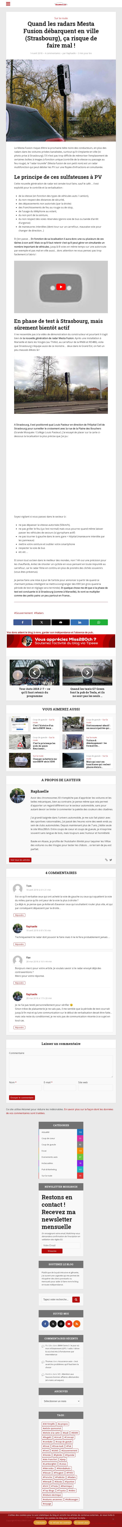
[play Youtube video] (61, 287)
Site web (83, 1082)
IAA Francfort (50, 1459)
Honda (47, 1455)
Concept (70, 1437)
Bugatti (47, 1437)
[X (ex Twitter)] (53, 1323)
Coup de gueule (40, 719)
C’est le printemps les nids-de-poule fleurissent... (44, 746)
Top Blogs (49, 1490)
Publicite (61, 1477)
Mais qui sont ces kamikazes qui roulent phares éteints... (98, 764)
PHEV (70, 1472)
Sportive (70, 1481)
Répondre (19, 915)
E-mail (48, 1082)
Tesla (55, 1486)
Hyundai (70, 1455)
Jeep (63, 1459)
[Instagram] (61, 1323)
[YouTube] (68, 1323)
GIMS (55, 1450)
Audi (66, 1432)
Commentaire (16, 1053)
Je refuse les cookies (60, 1522)
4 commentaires (52, 53)
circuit (58, 1437)
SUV (46, 1486)
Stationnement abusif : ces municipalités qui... (98, 727)
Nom (13, 1082)
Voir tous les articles (20, 859)
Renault (47, 1481)
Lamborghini (50, 1463)
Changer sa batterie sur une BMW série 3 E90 (45, 760)
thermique (67, 1486)
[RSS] (76, 1323)
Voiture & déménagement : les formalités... (96, 743)
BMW (75, 1432)
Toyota (62, 1490)
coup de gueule (64, 1441)
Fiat (69, 1446)
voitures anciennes (53, 1499)
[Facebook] (45, 1323)
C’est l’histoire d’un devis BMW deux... (43, 727)
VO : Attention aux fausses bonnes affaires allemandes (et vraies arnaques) (62, 1377)
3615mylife (49, 1423)
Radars (40, 613)
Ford (46, 1450)
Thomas (49, 1361)
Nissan (47, 1472)
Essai (46, 1446)
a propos (63, 1423)
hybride (58, 1455)
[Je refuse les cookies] (113, 1519)
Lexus (63, 1463)
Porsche (48, 1477)
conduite (48, 1441)
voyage (47, 1503)
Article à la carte (52, 1432)
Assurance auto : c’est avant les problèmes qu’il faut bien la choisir (62, 1364)
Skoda (59, 1481)
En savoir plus (82, 1522)
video (72, 1490)
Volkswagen (72, 1499)
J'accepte (40, 1522)
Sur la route (61, 18)
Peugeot (59, 1472)
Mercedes (49, 1468)
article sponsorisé (52, 1428)
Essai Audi (58, 1446)
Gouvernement (24, 613)
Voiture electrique (52, 1495)
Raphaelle (71, 53)
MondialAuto (64, 1468)
